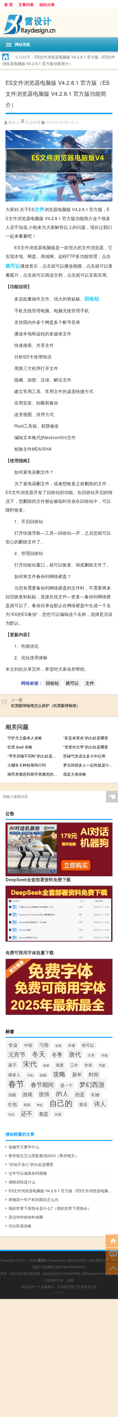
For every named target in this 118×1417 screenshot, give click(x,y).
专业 (13, 1044)
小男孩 (59, 1292)
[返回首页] (112, 1240)
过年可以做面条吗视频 (28, 1173)
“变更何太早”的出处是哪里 (85, 747)
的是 (80, 1094)
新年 (77, 1074)
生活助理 (22, 57)
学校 (104, 1055)
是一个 (66, 1085)
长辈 (58, 1114)
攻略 (59, 1073)
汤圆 (12, 1094)
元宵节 (17, 1054)
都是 (43, 1113)
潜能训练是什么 (22, 1182)
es (18, 122)
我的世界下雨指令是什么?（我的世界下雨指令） (50, 1208)
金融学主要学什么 (24, 1146)
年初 (88, 1065)
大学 (91, 1055)
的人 (62, 1093)
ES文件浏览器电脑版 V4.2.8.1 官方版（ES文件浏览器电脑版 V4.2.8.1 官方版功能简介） (61, 1190)
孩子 (12, 1065)
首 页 (8, 4)
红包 (12, 1104)
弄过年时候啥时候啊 (26, 1217)
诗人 (100, 1103)
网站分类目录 (77, 1260)
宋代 (30, 1063)
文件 (39, 209)
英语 (83, 1104)
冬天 (38, 1054)
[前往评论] (112, 1254)
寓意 (60, 1065)
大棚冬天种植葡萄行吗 (26, 765)
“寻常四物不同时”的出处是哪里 (33, 756)
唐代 (75, 1054)
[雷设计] (59, 23)
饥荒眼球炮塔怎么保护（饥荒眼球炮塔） (45, 705)
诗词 (11, 1114)
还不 (26, 1113)
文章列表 (26, 4)
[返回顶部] (112, 1268)
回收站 (92, 298)
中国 (28, 1045)
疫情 (44, 1094)
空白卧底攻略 (20, 1225)
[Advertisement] (59, 1358)
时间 (94, 1074)
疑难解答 (47, 1266)
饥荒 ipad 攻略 (19, 747)
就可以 (12, 265)
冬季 (57, 1054)
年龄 (102, 1065)
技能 (43, 1075)
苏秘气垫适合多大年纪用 (84, 756)
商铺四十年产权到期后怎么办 (33, 1199)
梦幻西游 (92, 1084)
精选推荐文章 (99, 1260)
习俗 (44, 1044)
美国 (27, 1104)
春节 (16, 1083)
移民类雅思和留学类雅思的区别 (34, 774)
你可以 (88, 1045)
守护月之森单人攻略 (24, 737)
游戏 (27, 1094)
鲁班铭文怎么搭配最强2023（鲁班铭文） (44, 1155)
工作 (74, 1065)
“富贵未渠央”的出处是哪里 (85, 737)
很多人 (14, 1075)
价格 (58, 1045)
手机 (30, 1075)
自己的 (60, 1102)
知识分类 (47, 4)
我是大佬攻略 (74, 774)
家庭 (46, 1065)
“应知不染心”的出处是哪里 (31, 1164)
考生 (40, 1105)
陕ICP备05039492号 (70, 1266)
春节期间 (42, 1084)
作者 (71, 1045)
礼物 (95, 1094)
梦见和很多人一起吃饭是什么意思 (90, 765)
